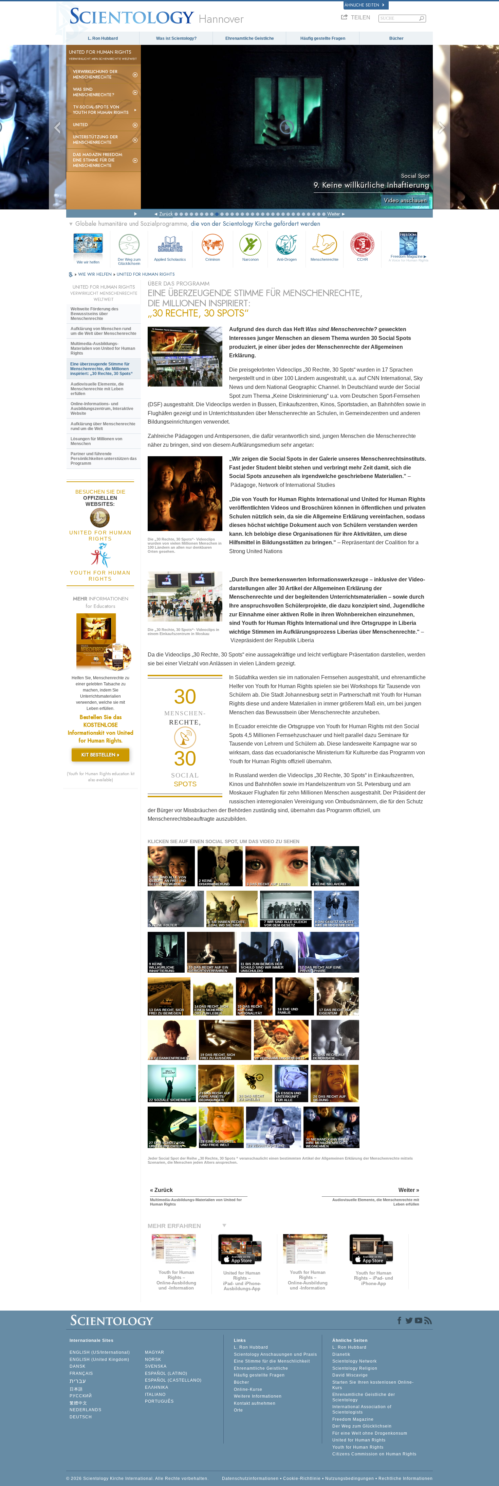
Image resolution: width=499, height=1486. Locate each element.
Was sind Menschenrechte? (93, 92)
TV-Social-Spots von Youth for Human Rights (101, 110)
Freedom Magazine (408, 258)
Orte (238, 1410)
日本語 (76, 1389)
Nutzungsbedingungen (349, 1478)
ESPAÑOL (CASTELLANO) (173, 1380)
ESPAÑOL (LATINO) (166, 1373)
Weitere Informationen (258, 1396)
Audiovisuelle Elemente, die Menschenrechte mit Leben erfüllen (97, 389)
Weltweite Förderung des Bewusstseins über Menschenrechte (94, 314)
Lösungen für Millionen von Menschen (96, 441)
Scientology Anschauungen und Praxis (275, 1354)
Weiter (333, 213)
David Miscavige (350, 1375)
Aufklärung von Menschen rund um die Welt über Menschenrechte (103, 331)
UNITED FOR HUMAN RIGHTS (146, 274)
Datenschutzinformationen (250, 1478)
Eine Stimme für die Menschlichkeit (272, 1361)
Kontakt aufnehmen (255, 1403)
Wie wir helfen (88, 262)
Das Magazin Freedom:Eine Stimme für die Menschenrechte (98, 160)
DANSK (78, 1366)
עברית (78, 1381)
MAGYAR (154, 1352)
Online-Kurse (248, 1389)
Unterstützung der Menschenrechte (95, 140)
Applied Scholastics (170, 259)
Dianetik (341, 1354)
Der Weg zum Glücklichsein (129, 261)
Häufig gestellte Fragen (322, 38)
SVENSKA (156, 1366)
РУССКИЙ (81, 1396)
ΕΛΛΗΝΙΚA (156, 1387)
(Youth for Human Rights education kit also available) (100, 777)
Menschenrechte (324, 259)
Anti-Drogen (287, 259)
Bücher (396, 38)
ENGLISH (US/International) (100, 1352)
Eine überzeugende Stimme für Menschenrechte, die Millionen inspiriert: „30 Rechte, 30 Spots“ (101, 369)
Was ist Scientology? (176, 38)
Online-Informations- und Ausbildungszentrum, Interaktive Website (102, 409)
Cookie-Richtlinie (302, 1478)
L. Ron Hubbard (103, 38)
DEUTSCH (81, 1417)
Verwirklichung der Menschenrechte (95, 74)
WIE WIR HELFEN (95, 274)
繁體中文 (78, 1403)
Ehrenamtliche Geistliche (249, 38)
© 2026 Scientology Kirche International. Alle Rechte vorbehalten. (137, 1478)
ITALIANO (155, 1394)
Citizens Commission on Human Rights (374, 1454)
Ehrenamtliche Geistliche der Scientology (363, 1397)
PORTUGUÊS (159, 1401)
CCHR (362, 259)
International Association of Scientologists (361, 1409)
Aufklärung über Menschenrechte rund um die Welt (103, 426)
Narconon (250, 259)
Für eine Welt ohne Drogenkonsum (369, 1433)
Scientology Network (354, 1361)
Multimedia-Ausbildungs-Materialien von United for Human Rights (103, 348)
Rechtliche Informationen (405, 1478)
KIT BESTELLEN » (100, 754)
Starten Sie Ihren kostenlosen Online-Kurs (373, 1385)
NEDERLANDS (85, 1409)
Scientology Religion (354, 1368)
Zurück (166, 213)
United (80, 125)
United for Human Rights (359, 1440)
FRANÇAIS (81, 1373)
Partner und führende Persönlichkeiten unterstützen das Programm (104, 458)
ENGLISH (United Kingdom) (99, 1359)
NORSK (153, 1359)
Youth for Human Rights (358, 1447)
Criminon (212, 259)
